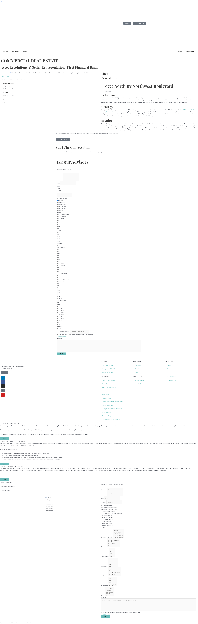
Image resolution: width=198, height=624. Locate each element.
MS (59, 290)
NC (59, 292)
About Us (137, 369)
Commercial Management (109, 507)
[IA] (112, 550)
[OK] (112, 582)
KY (58, 286)
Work (59, 190)
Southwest (104, 585)
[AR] (114, 571)
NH (59, 259)
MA (59, 253)
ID (58, 322)
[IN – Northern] (113, 542)
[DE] (113, 561)
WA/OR (60, 327)
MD (59, 255)
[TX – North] (112, 584)
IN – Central (61, 218)
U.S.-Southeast (62, 206)
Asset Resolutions (107, 412)
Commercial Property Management (112, 401)
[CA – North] (109, 588)
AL (58, 276)
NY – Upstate (62, 265)
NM (59, 304)
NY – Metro (61, 263)
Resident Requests (107, 525)
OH (59, 227)
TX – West (61, 312)
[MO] (112, 553)
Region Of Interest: (107, 537)
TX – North (61, 308)
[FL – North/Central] (114, 573)
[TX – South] (112, 586)
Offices (137, 372)
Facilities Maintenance (108, 511)
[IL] (113, 545)
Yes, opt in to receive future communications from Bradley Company (121, 612)
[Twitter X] (3, 390)
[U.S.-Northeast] (118, 534)
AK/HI (59, 329)
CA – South (61, 318)
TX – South (61, 310)
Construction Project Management (112, 513)
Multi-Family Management (109, 509)
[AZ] (112, 579)
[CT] (113, 559)
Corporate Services (107, 519)
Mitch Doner (5, 76)
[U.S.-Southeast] (118, 536)
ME (59, 257)
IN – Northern (62, 216)
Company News (139, 380)
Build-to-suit (105, 394)
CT (58, 249)
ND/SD (60, 243)
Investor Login (171, 377)
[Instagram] (3, 386)
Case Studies (138, 384)
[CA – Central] (109, 592)
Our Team (179, 51)
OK (59, 306)
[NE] (112, 557)
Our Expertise (15, 51)
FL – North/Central (63, 280)
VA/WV (60, 298)
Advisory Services (107, 505)
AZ (58, 302)
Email (58, 183)
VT (58, 272)
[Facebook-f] (3, 382)
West (103, 595)
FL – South (61, 282)
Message (59, 339)
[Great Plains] (118, 532)
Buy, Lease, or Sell (107, 365)
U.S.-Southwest (62, 208)
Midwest (60, 200)
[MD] (113, 565)
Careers (169, 369)
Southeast (104, 576)
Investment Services (108, 523)
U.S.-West (60, 210)
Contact (169, 365)
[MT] (112, 555)
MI (58, 223)
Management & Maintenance (110, 369)
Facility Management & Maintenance (112, 409)
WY (59, 245)
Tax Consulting (106, 416)
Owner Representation (108, 384)
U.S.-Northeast (62, 204)
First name (60, 175)
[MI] (113, 547)
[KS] (112, 551)
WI (58, 229)
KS (58, 235)
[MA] (113, 563)
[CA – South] (109, 590)
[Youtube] (3, 395)
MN (59, 225)
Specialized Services (107, 372)
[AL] (114, 569)
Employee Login (171, 380)
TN (59, 296)
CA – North (61, 316)
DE (58, 251)
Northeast (104, 566)
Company (103, 502)
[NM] (112, 581)
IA (58, 233)
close (4, 439)
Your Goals (6, 51)
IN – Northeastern (63, 214)
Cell (59, 188)
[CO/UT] (109, 594)
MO (59, 237)
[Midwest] (118, 530)
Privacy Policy (62, 337)
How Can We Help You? (63, 332)
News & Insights (190, 51)
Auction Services (107, 398)
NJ (58, 261)
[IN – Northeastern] (113, 540)
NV (59, 324)
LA (58, 288)
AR (58, 278)
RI (58, 269)
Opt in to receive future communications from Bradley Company (76, 335)
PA (58, 267)
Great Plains (61, 202)
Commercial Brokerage (108, 380)
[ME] (113, 567)
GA (58, 284)
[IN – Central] (113, 544)
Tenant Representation (109, 387)
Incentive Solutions (107, 517)
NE (59, 241)
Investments (105, 391)
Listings (25, 51)
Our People (138, 365)
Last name (60, 179)
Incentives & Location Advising (111, 419)
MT (59, 239)
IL (58, 221)
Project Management (108, 405)
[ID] (109, 596)
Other (103, 527)
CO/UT (60, 320)
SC (58, 294)
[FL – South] (114, 574)
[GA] (114, 576)
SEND (61, 354)
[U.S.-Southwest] (118, 537)
